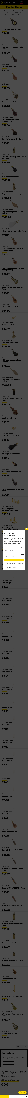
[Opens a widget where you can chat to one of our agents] (22, 1092)
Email (22, 554)
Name (22, 547)
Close (26, 529)
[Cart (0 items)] (23, 1096)
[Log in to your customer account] (14, 1096)
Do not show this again (11, 567)
